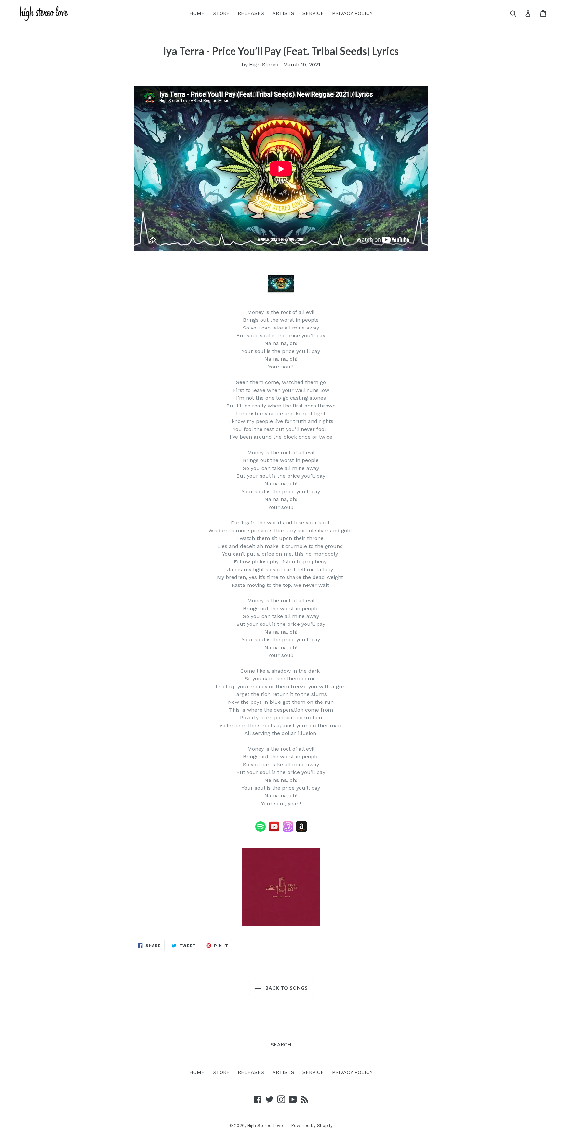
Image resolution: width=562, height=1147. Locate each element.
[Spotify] (260, 830)
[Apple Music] (288, 830)
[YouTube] (274, 830)
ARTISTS (283, 13)
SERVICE (313, 13)
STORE (221, 13)
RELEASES (251, 13)
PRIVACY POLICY (352, 13)
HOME (197, 13)
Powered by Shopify (312, 1125)
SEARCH (281, 1044)
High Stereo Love (265, 1125)
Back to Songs (286, 988)
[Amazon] (267, 830)
